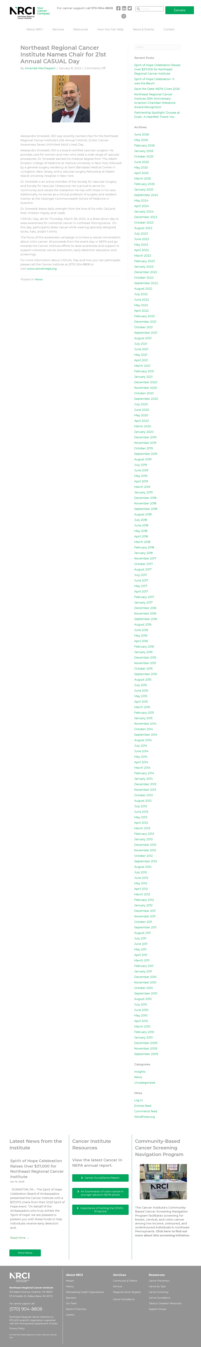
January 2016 (143, 652)
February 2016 (144, 646)
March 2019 (142, 487)
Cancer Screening (158, 1292)
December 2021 (145, 321)
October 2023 (144, 222)
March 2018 (142, 542)
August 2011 (142, 933)
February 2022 (144, 316)
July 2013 (140, 806)
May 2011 (140, 949)
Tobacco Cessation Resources (165, 1303)
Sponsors (71, 1297)
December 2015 (145, 657)
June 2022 (141, 299)
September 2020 (146, 399)
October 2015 (143, 668)
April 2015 (141, 701)
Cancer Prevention (159, 1280)
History (70, 1286)
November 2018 (145, 503)
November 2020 (145, 388)
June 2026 (141, 134)
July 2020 (141, 404)
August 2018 (143, 514)
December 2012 (145, 845)
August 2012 (143, 867)
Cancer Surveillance (123, 1299)
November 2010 (145, 982)
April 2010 (141, 1021)
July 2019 (140, 465)
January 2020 (144, 432)
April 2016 (141, 641)
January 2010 (143, 1037)
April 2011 (140, 955)
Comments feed (145, 1111)
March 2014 (142, 767)
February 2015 (144, 712)
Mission (70, 1280)
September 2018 (145, 509)
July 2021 (140, 343)
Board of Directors (76, 1309)
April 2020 (141, 421)
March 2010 (142, 1026)
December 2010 (145, 977)
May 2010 (140, 1015)
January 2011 (143, 971)
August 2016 (143, 624)
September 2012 (145, 861)
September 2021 (145, 332)
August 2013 (143, 801)
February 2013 (144, 834)
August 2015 (142, 679)
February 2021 (144, 371)
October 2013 (143, 795)
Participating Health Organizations (85, 1292)
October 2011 (143, 922)
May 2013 (140, 817)
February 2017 (144, 597)
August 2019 (143, 459)
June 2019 (141, 470)
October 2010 (143, 988)
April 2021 (141, 360)
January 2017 (143, 602)
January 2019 (143, 492)
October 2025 (143, 156)
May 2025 (141, 167)
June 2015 (141, 690)
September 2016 (145, 619)
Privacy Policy (17, 1328)
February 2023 (144, 261)
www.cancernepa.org (42, 268)
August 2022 (143, 288)
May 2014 (140, 756)
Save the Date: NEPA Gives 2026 (157, 89)
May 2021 (140, 354)
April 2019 (141, 481)
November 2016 (145, 613)
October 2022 (144, 277)
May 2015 (140, 696)
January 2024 (144, 211)
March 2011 (141, 960)
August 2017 (143, 569)
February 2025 (144, 184)
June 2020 (141, 410)
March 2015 (142, 707)
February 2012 (144, 900)
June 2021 (141, 349)
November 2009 (145, 1048)
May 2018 (140, 531)
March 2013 (142, 828)
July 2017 (140, 575)
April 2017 (141, 591)
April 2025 (141, 173)
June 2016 (141, 630)
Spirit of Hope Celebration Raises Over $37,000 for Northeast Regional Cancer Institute (157, 69)
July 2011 (140, 938)
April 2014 (141, 762)
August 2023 (143, 228)
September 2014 (145, 734)
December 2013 (145, 784)
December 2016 (145, 608)
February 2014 (144, 773)
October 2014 (143, 729)
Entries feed (142, 1106)
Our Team (71, 1303)
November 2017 (145, 558)
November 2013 (145, 789)
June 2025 (141, 162)
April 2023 (141, 250)
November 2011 (144, 916)
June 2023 (141, 239)
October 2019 (143, 448)
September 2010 (145, 993)
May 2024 (141, 200)
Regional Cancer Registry (127, 1292)
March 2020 (142, 426)
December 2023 (145, 217)
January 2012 (143, 905)
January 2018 (143, 553)
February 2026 (144, 145)
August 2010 (143, 999)
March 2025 (142, 178)
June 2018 (141, 525)
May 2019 (140, 476)
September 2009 (146, 1054)
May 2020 (141, 415)
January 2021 (143, 377)
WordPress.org (144, 1117)
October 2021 (143, 327)
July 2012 (140, 872)
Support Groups (157, 1309)
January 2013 (143, 839)
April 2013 (141, 823)
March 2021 (142, 366)
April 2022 (141, 310)
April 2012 (141, 889)
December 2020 (145, 382)
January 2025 (143, 189)
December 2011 (145, 911)
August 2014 (143, 740)
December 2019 (145, 437)
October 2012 (143, 856)
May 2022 (141, 305)
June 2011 (140, 944)
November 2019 (145, 443)
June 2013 (141, 812)
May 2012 (140, 883)
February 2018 (144, 547)
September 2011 (145, 927)
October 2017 (143, 564)
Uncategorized (144, 1082)
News (39, 279)
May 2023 (141, 244)
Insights (139, 1071)
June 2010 (141, 1010)
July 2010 (140, 1004)
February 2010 (144, 1032)
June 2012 (141, 878)
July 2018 (140, 520)
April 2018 (141, 536)
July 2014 (140, 745)
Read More (19, 1238)
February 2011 (143, 966)
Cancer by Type (157, 1286)
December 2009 (145, 1043)
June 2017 (141, 580)
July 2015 (140, 685)
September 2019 (145, 454)
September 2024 (146, 195)
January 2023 (143, 266)
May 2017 (140, 586)
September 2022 (146, 283)
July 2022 (141, 294)
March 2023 (142, 255)
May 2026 (141, 140)
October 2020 (144, 393)
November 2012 (145, 850)
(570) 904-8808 (25, 1309)
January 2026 (143, 151)
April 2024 (141, 206)
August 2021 (143, 338)
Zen (11, 1337)
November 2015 (145, 663)
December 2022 (145, 272)
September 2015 (145, 674)
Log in (138, 1100)
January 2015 (143, 718)
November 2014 (145, 723)
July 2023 (141, 233)
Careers (70, 1314)
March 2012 (142, 894)
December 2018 (145, 498)
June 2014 (141, 751)
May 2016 (140, 635)
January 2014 (143, 778)
